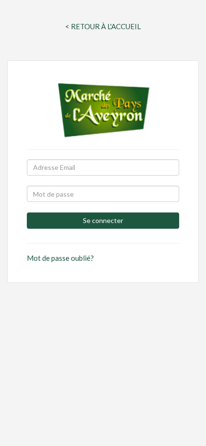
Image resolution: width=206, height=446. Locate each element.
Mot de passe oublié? (60, 258)
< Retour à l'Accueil (103, 26)
